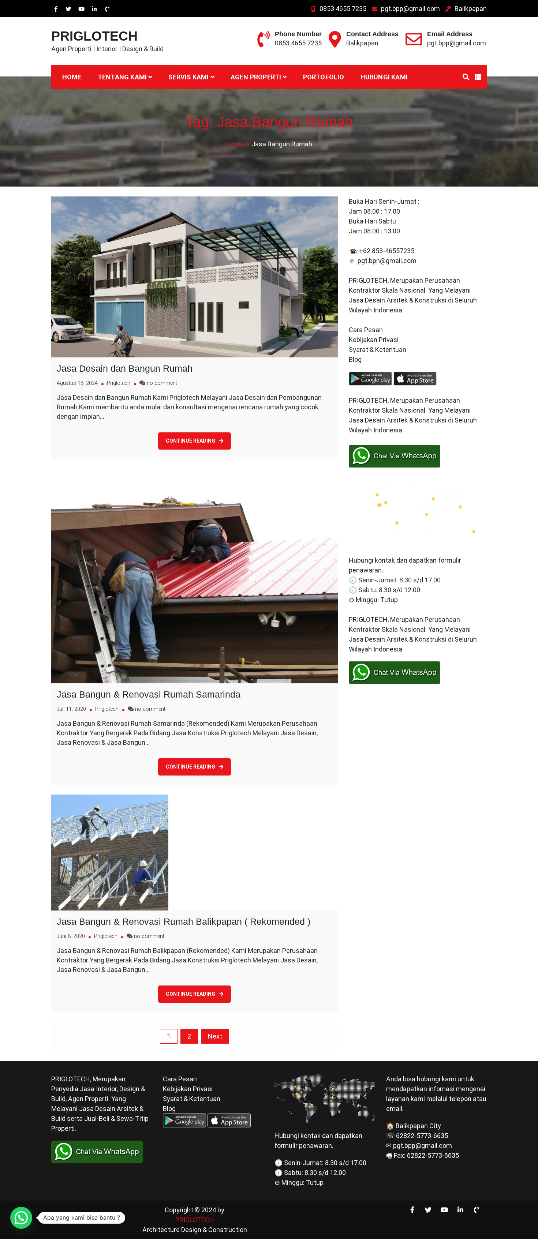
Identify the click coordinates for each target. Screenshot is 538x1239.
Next (215, 1036)
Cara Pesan (366, 330)
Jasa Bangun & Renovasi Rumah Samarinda (148, 694)
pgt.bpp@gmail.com (410, 8)
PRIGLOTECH (94, 36)
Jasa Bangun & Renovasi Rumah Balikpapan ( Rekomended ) (183, 921)
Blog (356, 359)
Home (72, 77)
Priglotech (118, 383)
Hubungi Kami (384, 77)
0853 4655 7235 (343, 8)
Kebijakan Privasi (374, 339)
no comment (162, 383)
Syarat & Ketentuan (377, 349)
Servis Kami (188, 77)
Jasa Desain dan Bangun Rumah (125, 368)
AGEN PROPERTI (256, 77)
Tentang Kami (122, 77)
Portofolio (323, 77)
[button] (21, 1218)
